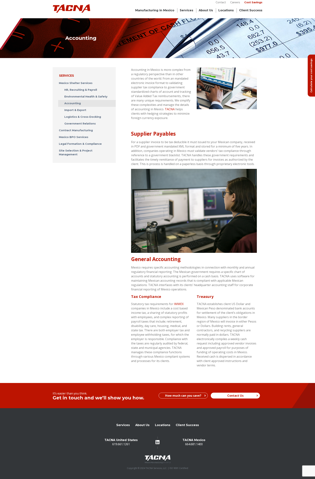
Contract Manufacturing (76, 130)
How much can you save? (183, 396)
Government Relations (80, 123)
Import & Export (75, 110)
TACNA (170, 109)
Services (186, 10)
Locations (226, 10)
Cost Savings (253, 2)
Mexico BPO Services (73, 137)
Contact (221, 2)
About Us (206, 10)
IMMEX (179, 304)
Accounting (72, 103)
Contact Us (235, 396)
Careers (235, 2)
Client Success (187, 425)
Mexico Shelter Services (75, 83)
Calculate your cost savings (311, 76)
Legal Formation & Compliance (80, 143)
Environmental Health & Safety (85, 96)
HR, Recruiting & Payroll (80, 89)
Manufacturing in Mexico (154, 10)
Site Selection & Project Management (75, 152)
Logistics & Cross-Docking (82, 116)
